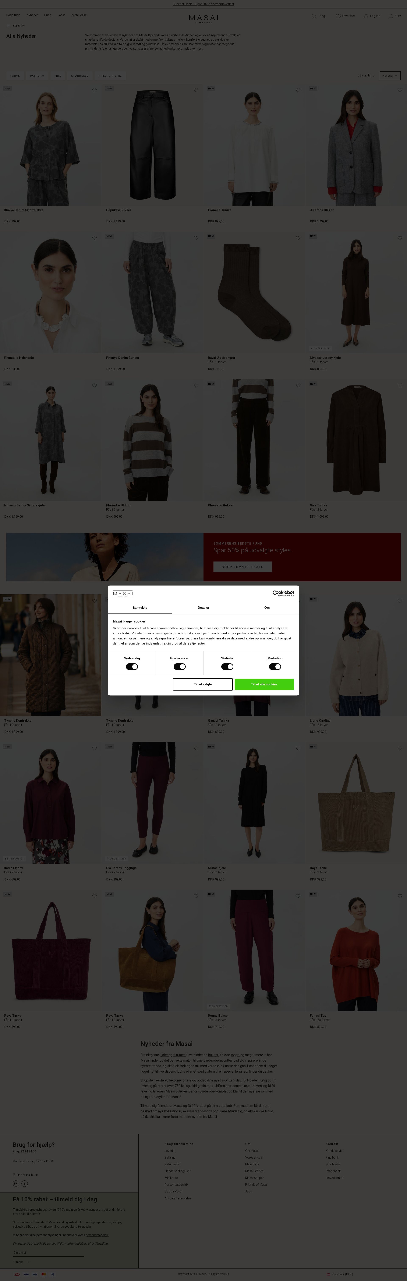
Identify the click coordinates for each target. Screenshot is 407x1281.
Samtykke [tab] (140, 607)
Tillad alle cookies (264, 684)
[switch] (180, 666)
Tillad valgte (203, 684)
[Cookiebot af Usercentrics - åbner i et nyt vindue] (275, 594)
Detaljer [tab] (203, 607)
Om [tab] (267, 607)
